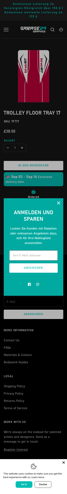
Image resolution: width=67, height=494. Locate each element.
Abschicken (33, 268)
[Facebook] (29, 284)
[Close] (64, 462)
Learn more (37, 477)
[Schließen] (59, 203)
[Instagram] (38, 284)
